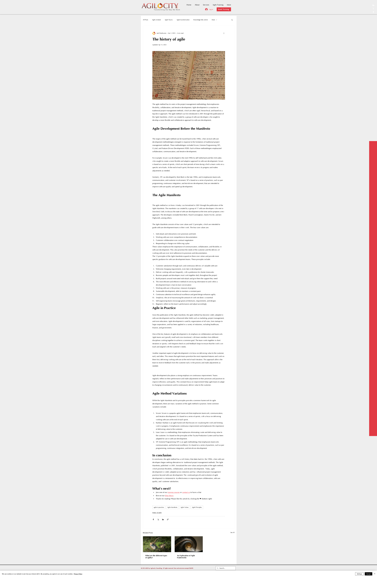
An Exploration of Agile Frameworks (186, 557)
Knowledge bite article (200, 20)
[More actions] (224, 33)
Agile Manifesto (172, 507)
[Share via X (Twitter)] (158, 519)
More (213, 20)
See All (232, 532)
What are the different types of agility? (156, 557)
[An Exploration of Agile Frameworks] (189, 544)
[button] (232, 20)
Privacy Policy (78, 574)
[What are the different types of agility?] (157, 544)
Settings (359, 574)
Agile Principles (197, 507)
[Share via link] (168, 519)
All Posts (145, 20)
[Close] (374, 573)
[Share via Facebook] (153, 519)
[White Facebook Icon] (373, 12)
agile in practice (159, 507)
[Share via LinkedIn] (163, 519)
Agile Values (185, 507)
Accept (368, 574)
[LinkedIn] (373, 5)
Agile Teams (169, 20)
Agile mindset (156, 20)
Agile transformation (183, 20)
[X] (373, 8)
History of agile (157, 512)
